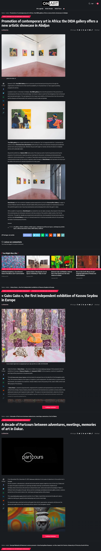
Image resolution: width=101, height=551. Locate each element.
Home (3, 13)
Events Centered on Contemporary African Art (16, 16)
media (7, 13)
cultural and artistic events (24, 228)
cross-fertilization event (16, 496)
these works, (19, 377)
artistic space (32, 226)
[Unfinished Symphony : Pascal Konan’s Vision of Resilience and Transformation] (13, 263)
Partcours (32, 479)
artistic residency (23, 226)
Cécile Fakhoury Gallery (44, 369)
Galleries (41, 228)
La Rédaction (5, 30)
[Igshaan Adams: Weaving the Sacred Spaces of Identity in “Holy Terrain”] (38, 263)
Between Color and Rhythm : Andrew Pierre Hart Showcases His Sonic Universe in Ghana (61, 273)
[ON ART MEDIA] (50, 3)
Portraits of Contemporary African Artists (44, 291)
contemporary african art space (45, 226)
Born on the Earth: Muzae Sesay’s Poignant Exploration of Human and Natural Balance (86, 273)
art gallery (16, 226)
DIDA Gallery (34, 228)
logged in (10, 244)
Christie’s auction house (31, 202)
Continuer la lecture (50, 407)
